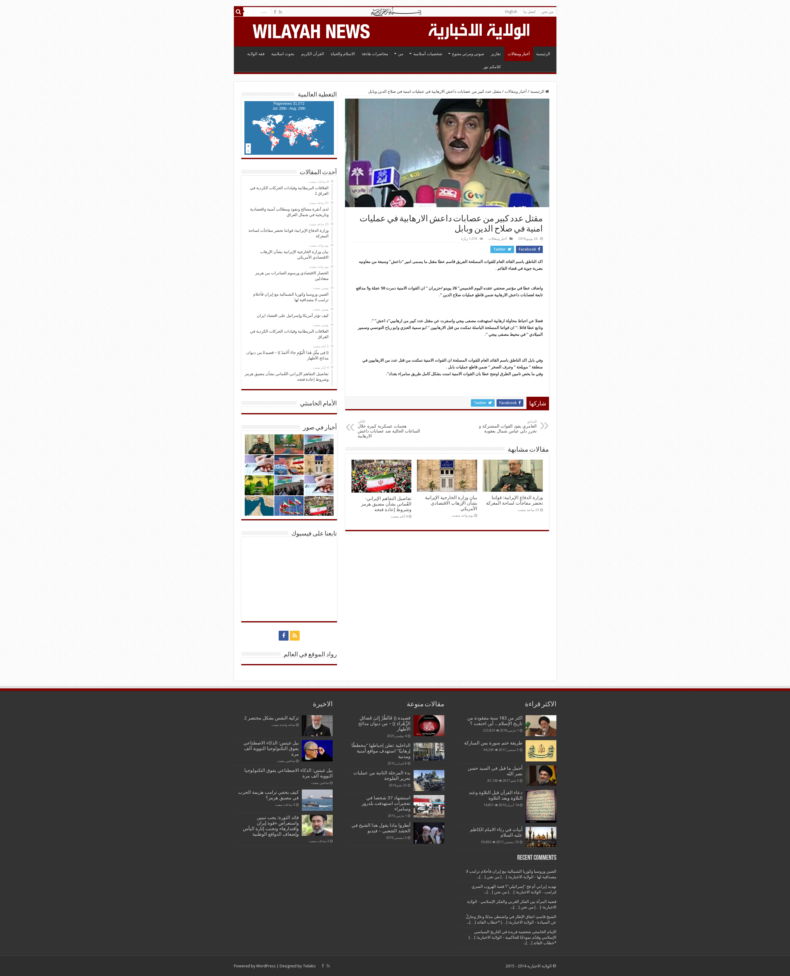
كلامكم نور (492, 66)
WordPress (266, 966)
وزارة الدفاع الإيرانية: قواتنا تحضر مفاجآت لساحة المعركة (514, 500)
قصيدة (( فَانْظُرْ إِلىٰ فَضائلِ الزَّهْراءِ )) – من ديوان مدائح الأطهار (384, 723)
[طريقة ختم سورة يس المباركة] (541, 750)
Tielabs (309, 966)
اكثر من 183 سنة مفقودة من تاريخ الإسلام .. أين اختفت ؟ (494, 720)
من (400, 53)
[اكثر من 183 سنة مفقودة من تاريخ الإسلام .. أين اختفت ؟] (541, 725)
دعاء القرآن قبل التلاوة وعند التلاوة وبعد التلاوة (495, 795)
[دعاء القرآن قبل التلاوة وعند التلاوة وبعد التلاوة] (541, 806)
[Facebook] (275, 12)
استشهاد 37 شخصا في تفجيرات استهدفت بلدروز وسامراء (386, 803)
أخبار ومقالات (519, 53)
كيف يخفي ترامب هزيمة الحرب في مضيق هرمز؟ (268, 795)
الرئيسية (543, 53)
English (511, 12)
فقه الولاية (255, 53)
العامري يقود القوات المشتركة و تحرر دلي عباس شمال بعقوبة (508, 426)
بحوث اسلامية (282, 53)
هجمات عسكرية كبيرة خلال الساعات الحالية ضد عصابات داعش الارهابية (389, 429)
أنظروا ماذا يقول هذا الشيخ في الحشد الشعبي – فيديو (380, 828)
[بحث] (238, 11)
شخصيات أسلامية (427, 53)
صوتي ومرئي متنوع (468, 53)
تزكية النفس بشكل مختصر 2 (271, 718)
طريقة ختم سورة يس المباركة (493, 743)
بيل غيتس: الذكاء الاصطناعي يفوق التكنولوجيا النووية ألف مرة (271, 748)
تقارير (496, 53)
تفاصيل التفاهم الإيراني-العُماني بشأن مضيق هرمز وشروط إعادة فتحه (386, 504)
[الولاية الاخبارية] (479, 30)
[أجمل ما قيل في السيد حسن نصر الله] (541, 775)
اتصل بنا (529, 12)
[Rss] (280, 12)
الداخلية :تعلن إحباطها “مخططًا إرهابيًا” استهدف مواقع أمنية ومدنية (380, 751)
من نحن (547, 12)
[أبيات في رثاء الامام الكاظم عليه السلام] (541, 837)
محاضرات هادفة (375, 53)
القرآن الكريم (312, 53)
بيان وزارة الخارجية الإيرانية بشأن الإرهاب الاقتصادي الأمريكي (451, 503)
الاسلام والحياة (343, 53)
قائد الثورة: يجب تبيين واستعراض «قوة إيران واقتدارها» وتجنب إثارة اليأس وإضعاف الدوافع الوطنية (271, 826)
